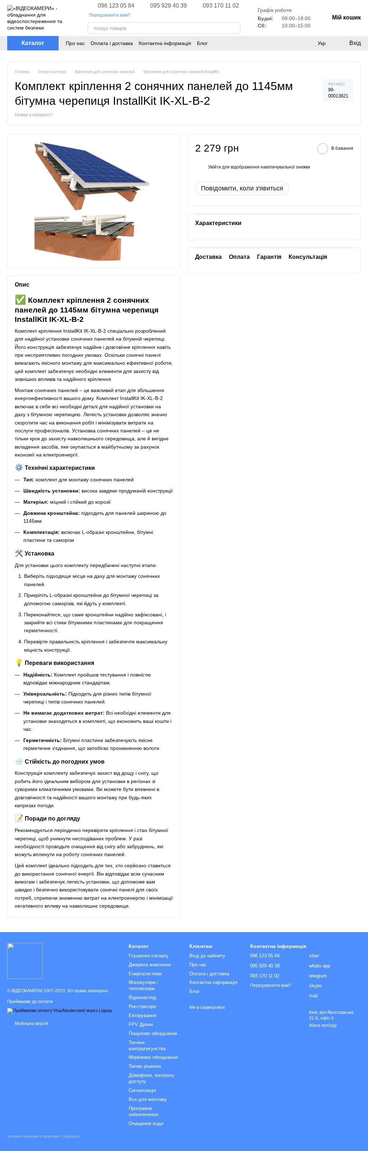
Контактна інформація (165, 43)
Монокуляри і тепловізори (143, 985)
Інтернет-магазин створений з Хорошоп (43, 1136)
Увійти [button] (214, 167)
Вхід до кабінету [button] (207, 955)
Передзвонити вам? (109, 15)
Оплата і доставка (112, 43)
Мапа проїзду (323, 1025)
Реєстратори (142, 1006)
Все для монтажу (148, 1099)
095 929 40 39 (168, 6)
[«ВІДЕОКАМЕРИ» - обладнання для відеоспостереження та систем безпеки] (24, 960)
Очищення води (146, 1123)
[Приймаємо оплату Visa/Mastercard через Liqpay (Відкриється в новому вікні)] (59, 1010)
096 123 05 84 (116, 6)
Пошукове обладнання (153, 1033)
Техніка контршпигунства (147, 1045)
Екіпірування (142, 1015)
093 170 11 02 (221, 6)
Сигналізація (142, 1090)
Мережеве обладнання (153, 1057)
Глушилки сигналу (149, 955)
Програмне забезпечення (143, 1111)
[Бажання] (306, 43)
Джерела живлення (150, 964)
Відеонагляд (142, 997)
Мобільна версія (31, 1023)
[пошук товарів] (234, 28)
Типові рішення (145, 1066)
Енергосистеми (145, 973)
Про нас (75, 43)
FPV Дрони (141, 1024)
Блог (202, 43)
